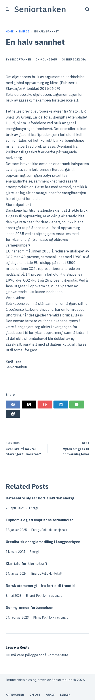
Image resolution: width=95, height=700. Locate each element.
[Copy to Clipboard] (13, 414)
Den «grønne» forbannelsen (29, 607)
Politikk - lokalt (52, 574)
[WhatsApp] (76, 404)
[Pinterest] (45, 404)
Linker (65, 694)
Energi (71, 59)
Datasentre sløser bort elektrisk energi (40, 498)
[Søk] (87, 9)
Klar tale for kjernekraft (26, 563)
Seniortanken (40, 9)
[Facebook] (13, 404)
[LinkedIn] (60, 404)
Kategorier (15, 694)
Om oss (34, 694)
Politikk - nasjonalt (54, 530)
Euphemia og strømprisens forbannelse (40, 520)
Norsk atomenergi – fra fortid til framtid (40, 585)
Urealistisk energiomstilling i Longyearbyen (43, 542)
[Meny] (8, 9)
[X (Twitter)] (29, 404)
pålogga (31, 655)
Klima (81, 59)
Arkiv (50, 694)
